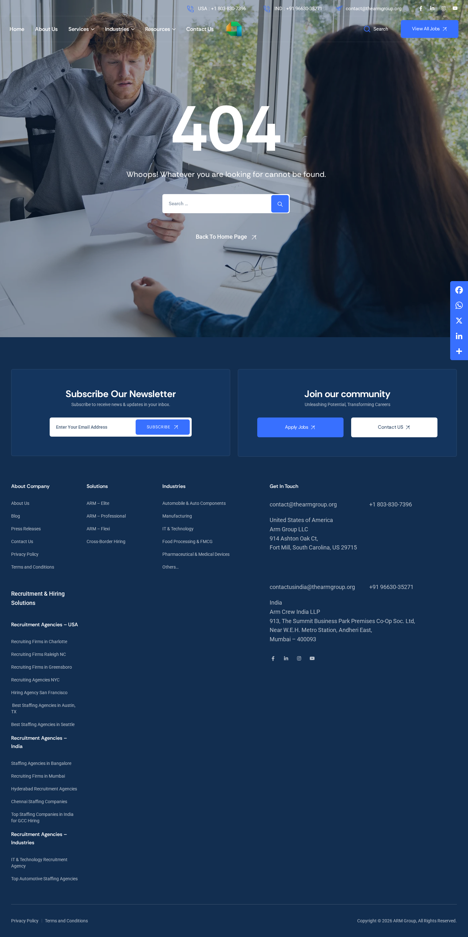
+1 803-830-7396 (390, 504)
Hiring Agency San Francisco (39, 692)
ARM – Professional (106, 516)
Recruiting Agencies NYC (35, 679)
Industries (117, 29)
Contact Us (200, 29)
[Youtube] (455, 8)
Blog (15, 516)
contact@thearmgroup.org (373, 8)
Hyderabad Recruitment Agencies (44, 788)
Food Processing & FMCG (187, 541)
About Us (46, 29)
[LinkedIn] (432, 8)
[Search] (280, 204)
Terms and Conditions (32, 567)
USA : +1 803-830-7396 (221, 8)
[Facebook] (420, 8)
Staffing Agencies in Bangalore (41, 763)
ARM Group (404, 920)
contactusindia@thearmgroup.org (312, 587)
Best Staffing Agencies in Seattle (42, 724)
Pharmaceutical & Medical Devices (196, 554)
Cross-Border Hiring (106, 541)
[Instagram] (443, 8)
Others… (170, 567)
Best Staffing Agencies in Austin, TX (43, 708)
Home (17, 29)
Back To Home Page (221, 236)
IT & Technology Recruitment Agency (39, 862)
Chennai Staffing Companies (39, 801)
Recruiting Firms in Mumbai (38, 776)
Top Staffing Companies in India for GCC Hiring (42, 817)
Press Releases (26, 528)
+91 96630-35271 (391, 587)
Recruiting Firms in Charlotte (39, 641)
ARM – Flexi (98, 528)
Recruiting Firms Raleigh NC (38, 654)
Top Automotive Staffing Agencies (44, 878)
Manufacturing (177, 516)
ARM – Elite (98, 503)
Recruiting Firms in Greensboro (41, 667)
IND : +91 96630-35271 (297, 8)
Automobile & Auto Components (194, 503)
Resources (157, 29)
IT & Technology (178, 528)
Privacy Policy (25, 554)
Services (78, 29)
